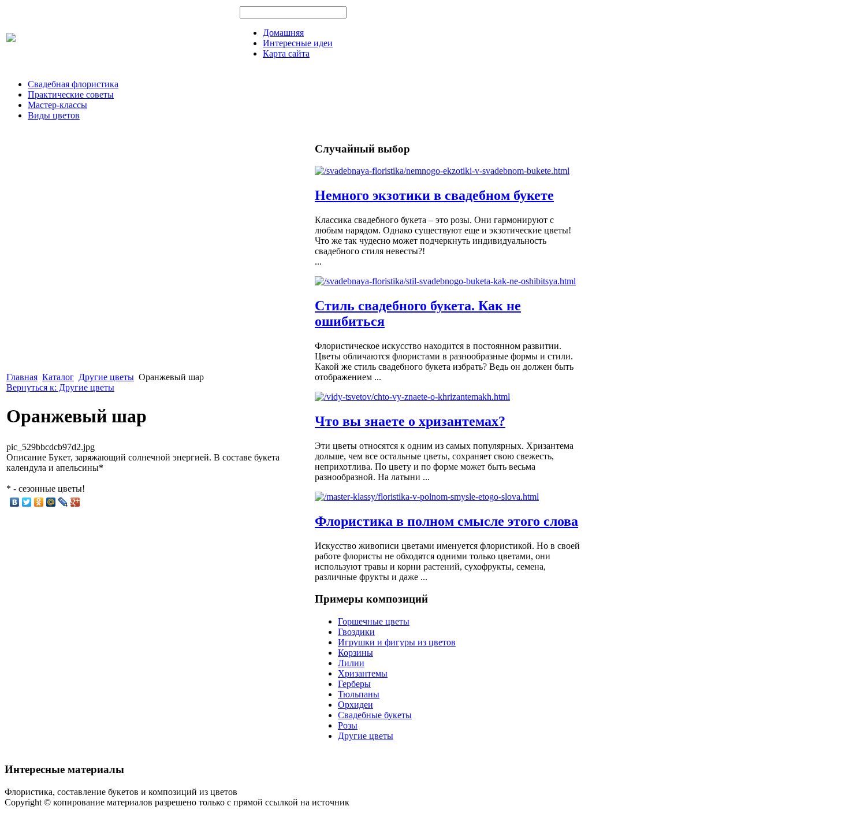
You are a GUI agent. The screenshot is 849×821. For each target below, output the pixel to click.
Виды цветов (54, 115)
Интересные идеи (298, 43)
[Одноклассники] (39, 502)
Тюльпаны (358, 694)
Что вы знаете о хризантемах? (410, 421)
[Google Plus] (75, 502)
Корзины (355, 652)
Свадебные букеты (375, 715)
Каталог (58, 377)
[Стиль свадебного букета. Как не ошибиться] (445, 281)
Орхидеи (355, 704)
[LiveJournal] (63, 502)
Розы (348, 725)
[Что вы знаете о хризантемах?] (412, 397)
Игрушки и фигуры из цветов (397, 642)
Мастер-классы (57, 105)
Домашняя (283, 33)
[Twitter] (27, 502)
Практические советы (71, 94)
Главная (22, 377)
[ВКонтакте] (15, 502)
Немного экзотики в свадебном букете (434, 195)
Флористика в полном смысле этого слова (446, 521)
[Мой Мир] (51, 502)
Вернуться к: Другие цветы (60, 387)
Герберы (354, 684)
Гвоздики (356, 632)
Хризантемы (363, 673)
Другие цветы (106, 377)
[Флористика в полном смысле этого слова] (427, 496)
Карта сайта (286, 53)
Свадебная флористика (73, 84)
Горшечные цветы (373, 621)
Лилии (351, 663)
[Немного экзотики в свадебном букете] (442, 171)
